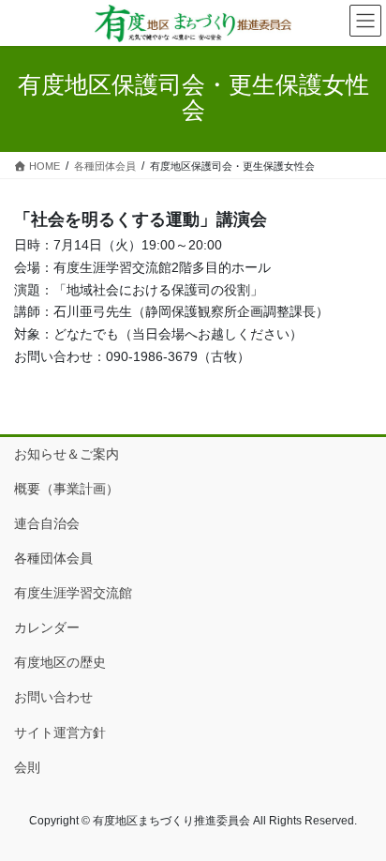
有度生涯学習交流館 (73, 592)
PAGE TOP (358, 818)
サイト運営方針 (60, 732)
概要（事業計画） (66, 488)
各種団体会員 (53, 558)
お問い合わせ (53, 696)
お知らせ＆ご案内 (66, 453)
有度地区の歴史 (60, 662)
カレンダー (47, 627)
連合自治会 (47, 523)
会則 (27, 767)
